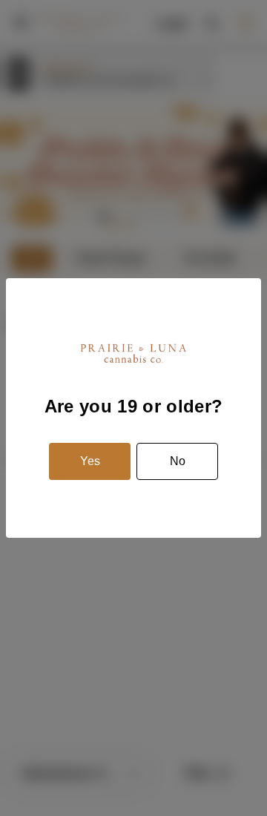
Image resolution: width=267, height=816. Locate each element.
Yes (90, 461)
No (177, 461)
